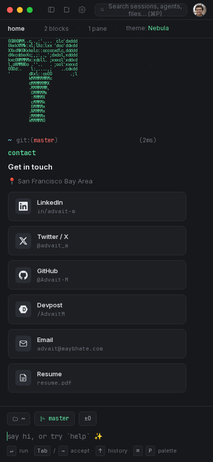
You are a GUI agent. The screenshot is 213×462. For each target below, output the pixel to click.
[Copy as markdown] (178, 140)
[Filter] (189, 140)
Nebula (158, 28)
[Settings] (82, 9)
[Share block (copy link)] (166, 140)
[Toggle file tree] (66, 9)
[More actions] (201, 140)
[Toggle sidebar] (51, 9)
